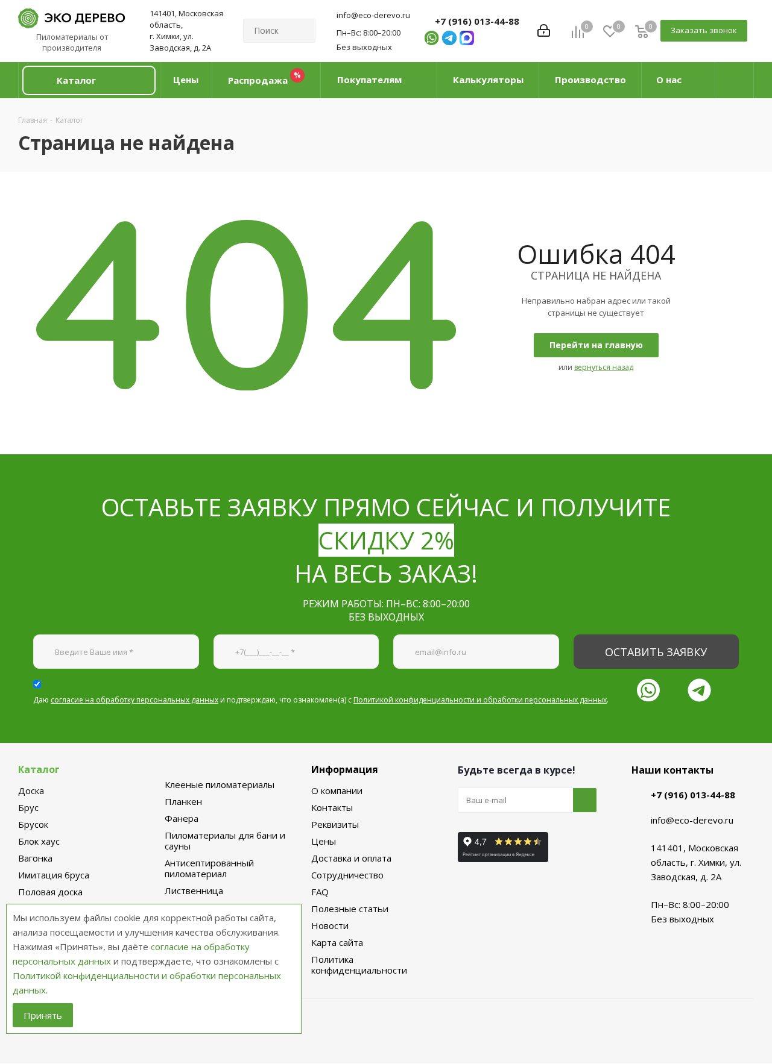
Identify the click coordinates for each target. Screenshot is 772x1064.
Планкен (183, 801)
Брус (28, 807)
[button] (89, 80)
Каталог (39, 769)
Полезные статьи (349, 909)
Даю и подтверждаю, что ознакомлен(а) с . (321, 700)
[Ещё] (734, 80)
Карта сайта (337, 942)
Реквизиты (335, 824)
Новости (330, 925)
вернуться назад (603, 367)
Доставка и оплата (351, 858)
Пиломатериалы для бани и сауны (225, 840)
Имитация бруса (53, 875)
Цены (323, 841)
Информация (344, 769)
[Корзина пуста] (641, 31)
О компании (336, 790)
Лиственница (194, 890)
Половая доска (50, 892)
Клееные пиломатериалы (219, 784)
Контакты (332, 807)
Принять (43, 1015)
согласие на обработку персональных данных (134, 700)
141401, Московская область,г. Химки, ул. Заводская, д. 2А (186, 30)
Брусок (33, 824)
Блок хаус (39, 841)
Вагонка (35, 858)
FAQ (320, 892)
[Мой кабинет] (543, 30)
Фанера (181, 818)
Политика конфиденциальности (359, 964)
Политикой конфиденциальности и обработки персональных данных (480, 700)
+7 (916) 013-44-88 (477, 21)
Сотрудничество (347, 875)
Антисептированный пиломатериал (209, 868)
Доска (31, 790)
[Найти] (300, 31)
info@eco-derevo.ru (373, 15)
